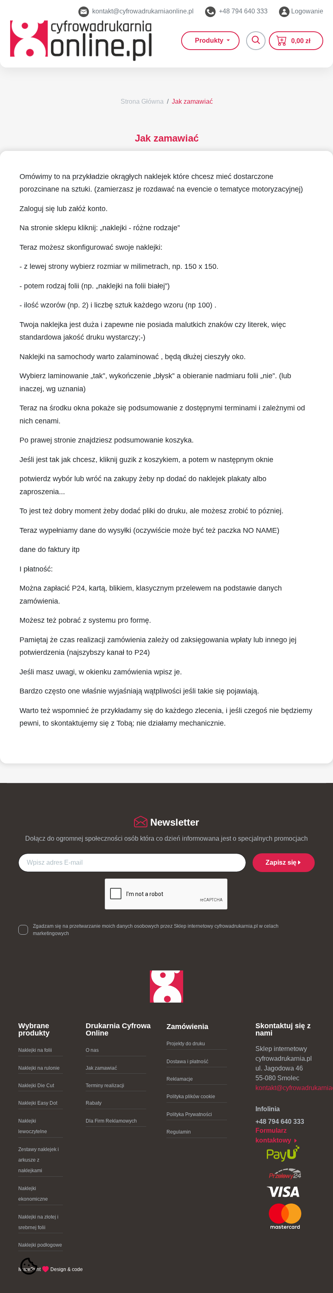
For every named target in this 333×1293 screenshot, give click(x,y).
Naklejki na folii (35, 1050)
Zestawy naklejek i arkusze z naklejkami (38, 1160)
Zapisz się (281, 862)
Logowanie (306, 11)
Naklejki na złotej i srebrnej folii (38, 1222)
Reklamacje (179, 1079)
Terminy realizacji (105, 1085)
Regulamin (178, 1132)
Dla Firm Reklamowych (111, 1121)
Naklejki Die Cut (36, 1085)
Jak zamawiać (192, 101)
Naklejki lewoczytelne (32, 1126)
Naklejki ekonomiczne (33, 1194)
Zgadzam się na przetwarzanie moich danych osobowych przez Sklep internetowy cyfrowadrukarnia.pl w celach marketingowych (156, 929)
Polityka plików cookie (190, 1096)
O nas (92, 1050)
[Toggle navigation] (256, 40)
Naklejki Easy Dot (37, 1103)
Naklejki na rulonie (39, 1068)
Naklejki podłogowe (40, 1245)
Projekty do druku (185, 1044)
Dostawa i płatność (187, 1061)
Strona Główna (142, 101)
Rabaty (94, 1103)
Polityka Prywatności (189, 1114)
